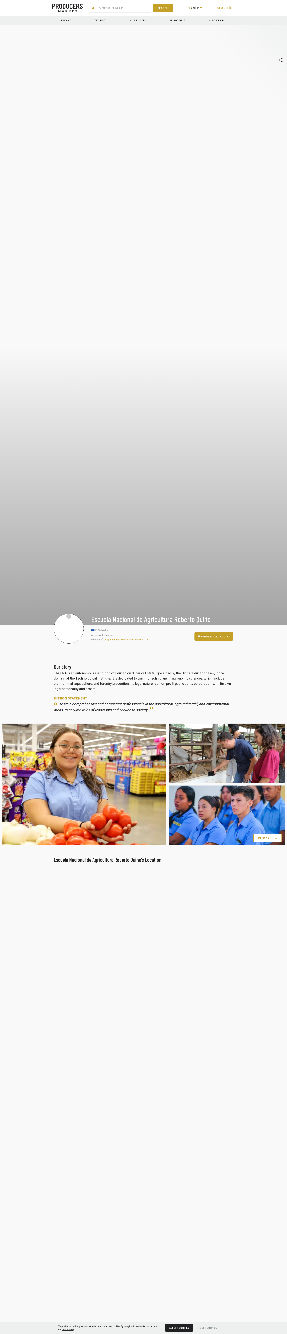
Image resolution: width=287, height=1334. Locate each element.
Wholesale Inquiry (215, 636)
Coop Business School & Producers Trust (126, 639)
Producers (221, 7)
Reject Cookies (207, 1328)
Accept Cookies (179, 1328)
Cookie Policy (68, 1329)
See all (269, 838)
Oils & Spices (138, 20)
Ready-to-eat (177, 20)
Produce (66, 20)
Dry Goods (100, 20)
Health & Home (217, 20)
